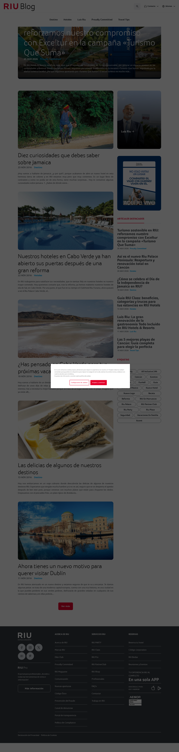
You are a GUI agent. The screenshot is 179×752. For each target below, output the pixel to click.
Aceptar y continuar (98, 382)
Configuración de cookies (79, 382)
